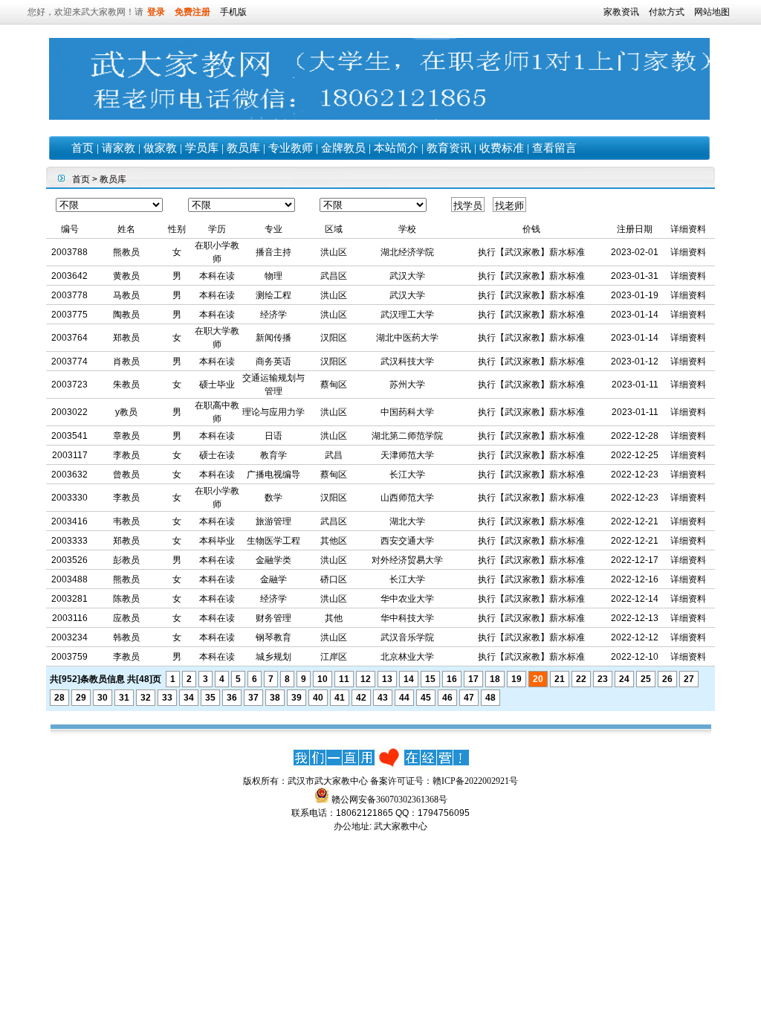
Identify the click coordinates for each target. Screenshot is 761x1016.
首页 (82, 148)
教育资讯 (449, 148)
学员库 (201, 148)
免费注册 (192, 12)
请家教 (118, 148)
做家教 (160, 148)
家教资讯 (621, 12)
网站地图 (712, 12)
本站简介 (396, 148)
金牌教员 (343, 148)
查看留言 (554, 148)
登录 (156, 12)
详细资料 (688, 252)
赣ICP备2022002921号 (475, 781)
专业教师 (290, 148)
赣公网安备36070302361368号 (389, 799)
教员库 (243, 148)
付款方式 (666, 12)
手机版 (233, 12)
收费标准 (501, 148)
